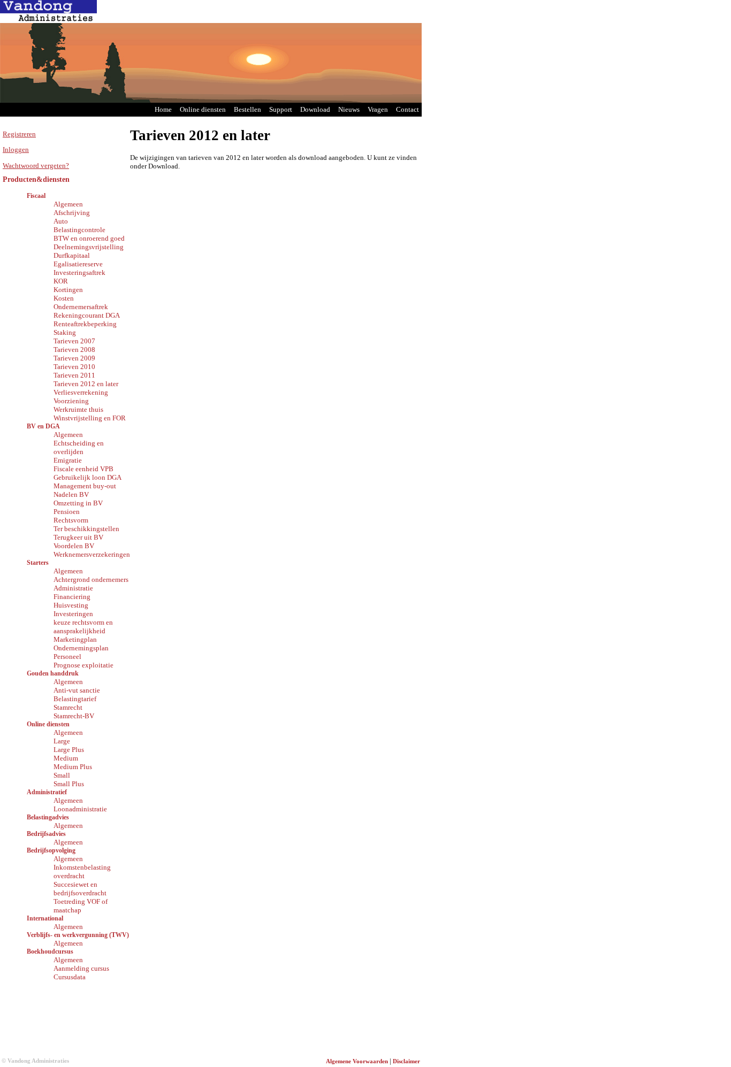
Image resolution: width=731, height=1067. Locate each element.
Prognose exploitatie (83, 665)
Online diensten (203, 109)
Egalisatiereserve (78, 264)
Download (315, 109)
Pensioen (67, 512)
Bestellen (247, 109)
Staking (65, 332)
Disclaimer (406, 1061)
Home (163, 109)
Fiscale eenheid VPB (83, 469)
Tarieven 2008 (74, 350)
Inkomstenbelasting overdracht (82, 871)
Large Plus (69, 750)
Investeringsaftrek (79, 272)
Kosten (64, 298)
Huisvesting (71, 605)
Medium (66, 758)
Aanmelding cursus (81, 968)
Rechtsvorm (71, 520)
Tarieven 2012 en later (86, 384)
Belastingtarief (75, 699)
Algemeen (68, 204)
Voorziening (71, 401)
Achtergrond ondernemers (91, 579)
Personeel (67, 657)
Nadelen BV (71, 494)
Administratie (73, 588)
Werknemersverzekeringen (92, 554)
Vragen (378, 109)
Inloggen (16, 149)
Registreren (19, 134)
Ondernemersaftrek (81, 307)
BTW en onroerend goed (89, 238)
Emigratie (68, 460)
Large (62, 741)
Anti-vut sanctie (77, 690)
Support (280, 109)
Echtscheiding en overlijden (79, 447)
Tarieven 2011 (74, 375)
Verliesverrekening (81, 392)
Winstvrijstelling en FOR (90, 418)
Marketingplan (75, 639)
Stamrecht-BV (74, 716)
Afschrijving (72, 213)
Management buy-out (85, 486)
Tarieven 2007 (74, 341)
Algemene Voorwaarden (357, 1061)
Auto (61, 221)
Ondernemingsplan (81, 648)
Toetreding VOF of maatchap (81, 905)
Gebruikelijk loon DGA (87, 477)
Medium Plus (73, 767)
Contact (407, 109)
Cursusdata (70, 977)
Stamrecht (68, 707)
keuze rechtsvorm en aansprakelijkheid (83, 626)
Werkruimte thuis (78, 409)
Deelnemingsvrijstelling (89, 247)
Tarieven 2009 (74, 358)
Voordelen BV (74, 546)
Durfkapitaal (72, 255)
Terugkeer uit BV (78, 537)
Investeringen (73, 614)
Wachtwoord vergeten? (36, 166)
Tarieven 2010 (74, 367)
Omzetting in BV (78, 503)
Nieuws (349, 109)
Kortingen (68, 290)
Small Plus (69, 784)
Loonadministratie (80, 809)
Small (62, 775)
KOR (61, 281)
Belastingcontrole (79, 230)
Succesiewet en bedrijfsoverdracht (80, 888)
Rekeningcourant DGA (87, 315)
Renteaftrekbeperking (85, 324)
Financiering (72, 597)
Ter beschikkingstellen (86, 529)
